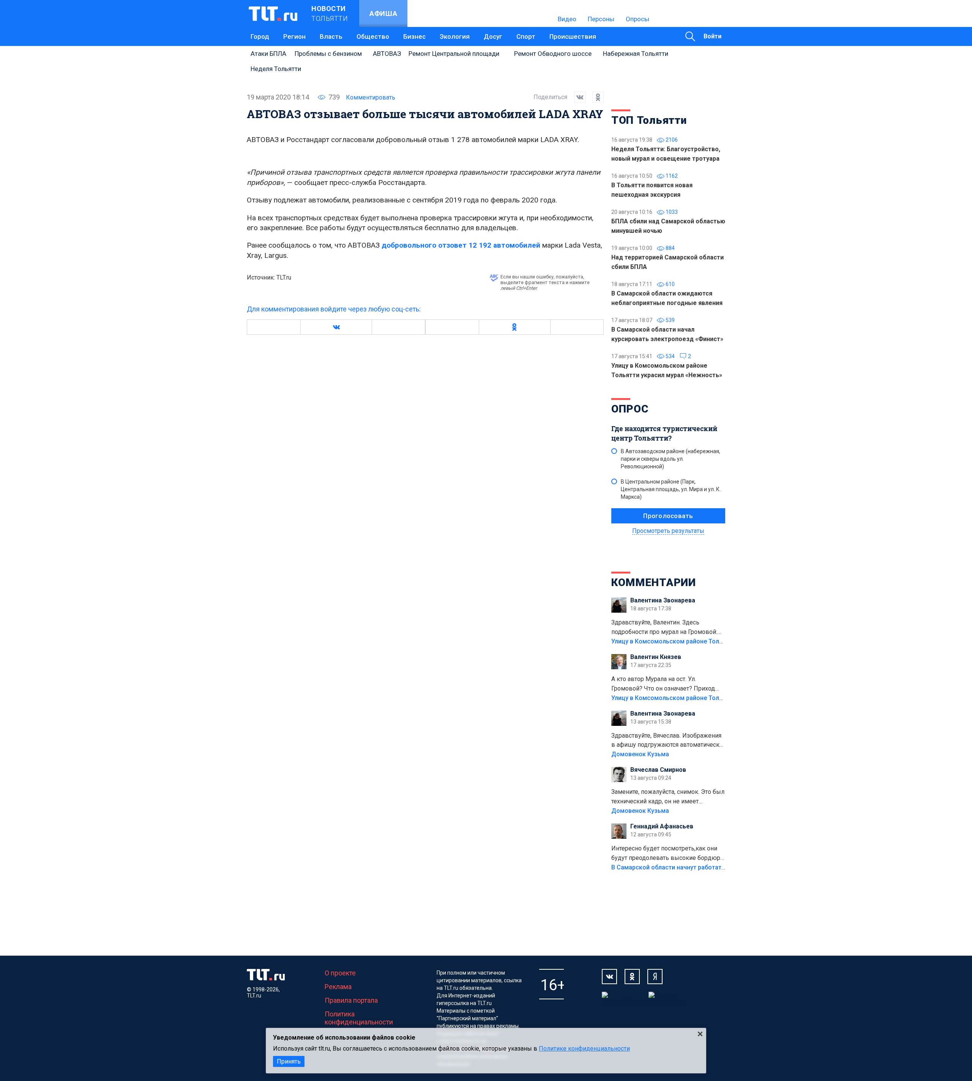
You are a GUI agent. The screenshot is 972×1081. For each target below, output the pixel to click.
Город (260, 36)
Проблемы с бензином (328, 53)
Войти (712, 36)
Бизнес (414, 36)
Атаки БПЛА (268, 53)
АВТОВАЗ (387, 53)
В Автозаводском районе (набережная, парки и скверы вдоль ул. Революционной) (670, 458)
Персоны (601, 19)
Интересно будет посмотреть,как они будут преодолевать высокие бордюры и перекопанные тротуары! (668, 854)
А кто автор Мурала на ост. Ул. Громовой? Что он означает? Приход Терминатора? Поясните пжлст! (663, 684)
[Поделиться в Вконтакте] (576, 97)
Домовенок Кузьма (640, 754)
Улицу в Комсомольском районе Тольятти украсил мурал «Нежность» (714, 641)
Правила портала (351, 1000)
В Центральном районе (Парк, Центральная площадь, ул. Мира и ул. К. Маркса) (671, 489)
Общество (373, 36)
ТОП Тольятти (648, 120)
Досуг (493, 36)
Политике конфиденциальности (584, 1048)
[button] (336, 327)
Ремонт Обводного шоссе (553, 53)
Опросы (637, 19)
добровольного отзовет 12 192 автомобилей (461, 245)
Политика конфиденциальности (359, 1018)
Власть (331, 36)
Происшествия (572, 36)
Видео (567, 19)
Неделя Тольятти (276, 69)
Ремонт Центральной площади (454, 53)
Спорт (525, 36)
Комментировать (370, 97)
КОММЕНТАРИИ (653, 582)
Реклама (338, 987)
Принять (289, 1061)
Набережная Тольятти (635, 53)
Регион (294, 36)
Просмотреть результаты (668, 530)
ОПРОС (630, 409)
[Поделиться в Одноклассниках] (594, 97)
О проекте (340, 973)
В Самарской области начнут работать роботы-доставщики (699, 867)
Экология (455, 36)
